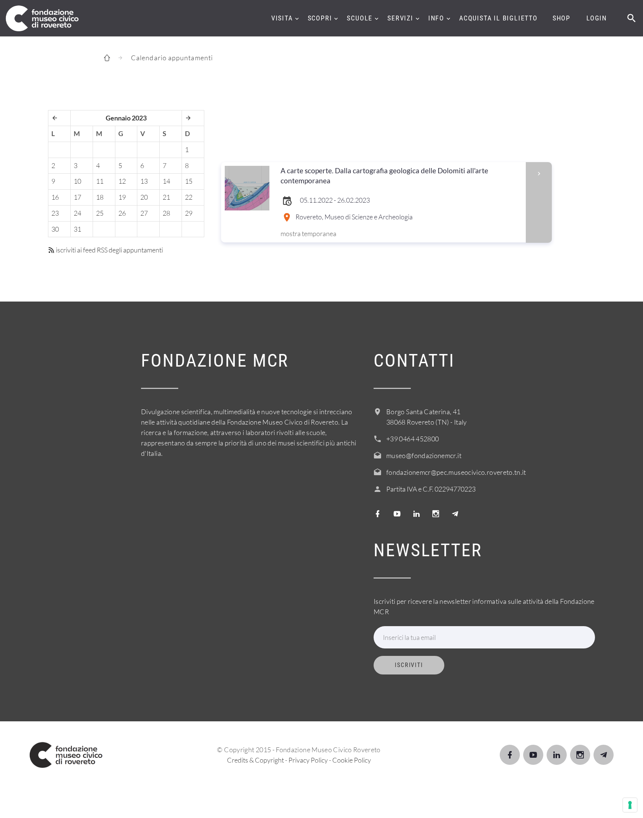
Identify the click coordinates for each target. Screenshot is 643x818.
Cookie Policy (351, 760)
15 (188, 181)
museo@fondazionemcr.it (423, 455)
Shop (561, 18)
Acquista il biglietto (498, 18)
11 (99, 181)
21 (166, 197)
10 (77, 181)
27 (144, 213)
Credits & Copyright (255, 760)
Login (596, 18)
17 (77, 197)
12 (122, 181)
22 (188, 197)
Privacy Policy (308, 760)
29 (188, 213)
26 (122, 213)
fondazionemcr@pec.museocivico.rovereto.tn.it (456, 472)
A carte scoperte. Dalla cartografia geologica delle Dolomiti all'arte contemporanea (384, 175)
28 (166, 213)
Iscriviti (409, 665)
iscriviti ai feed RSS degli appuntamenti (109, 250)
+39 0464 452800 (412, 439)
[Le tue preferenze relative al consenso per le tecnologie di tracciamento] (630, 805)
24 (77, 213)
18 (99, 197)
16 (55, 197)
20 (144, 197)
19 (122, 197)
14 (166, 181)
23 (55, 213)
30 (55, 229)
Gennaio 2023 (126, 118)
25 (99, 213)
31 (77, 229)
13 (144, 181)
